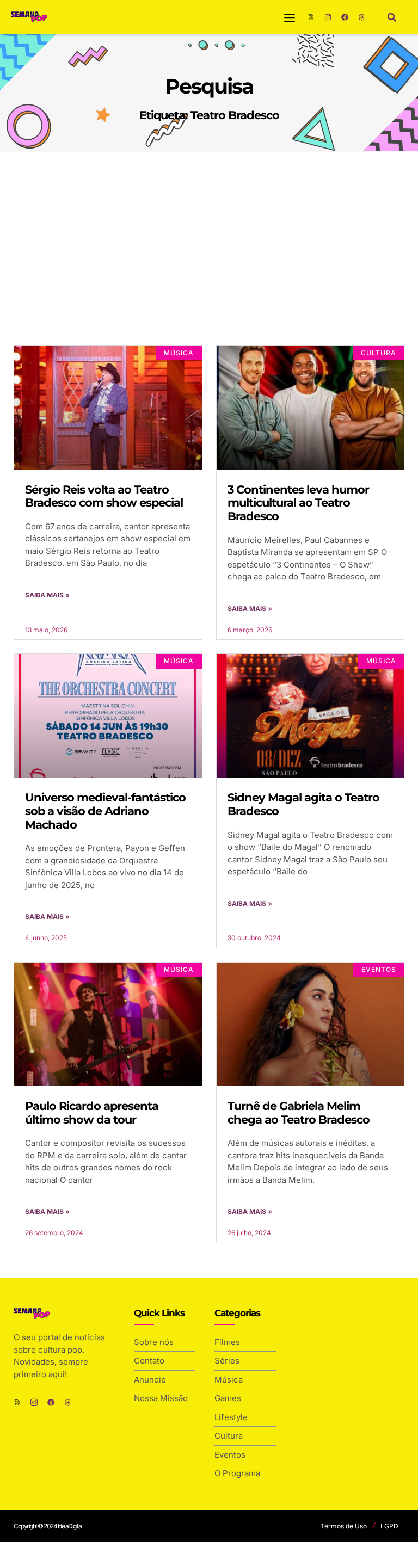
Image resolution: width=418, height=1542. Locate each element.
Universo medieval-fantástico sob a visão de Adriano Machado (105, 811)
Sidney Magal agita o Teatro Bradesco (303, 804)
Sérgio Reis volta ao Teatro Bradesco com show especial (104, 496)
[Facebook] (345, 17)
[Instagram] (328, 17)
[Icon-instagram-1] (34, 1402)
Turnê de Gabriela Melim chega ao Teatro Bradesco (299, 1112)
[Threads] (362, 17)
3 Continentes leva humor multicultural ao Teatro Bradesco (298, 503)
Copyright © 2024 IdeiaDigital (48, 1526)
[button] (290, 17)
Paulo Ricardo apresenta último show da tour (91, 1112)
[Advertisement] (209, 233)
